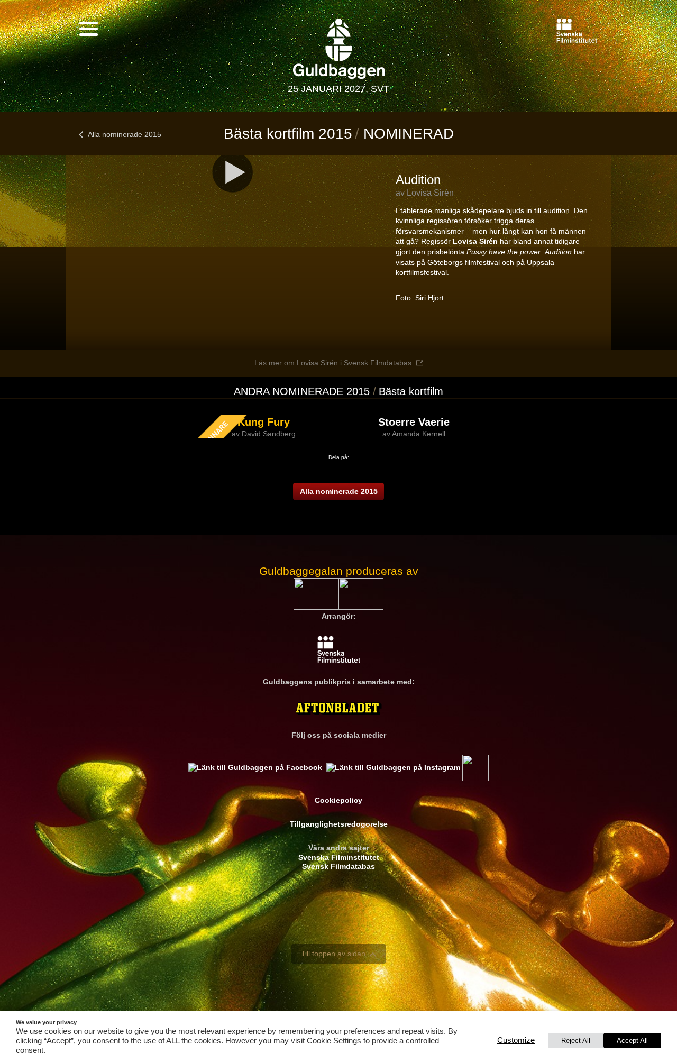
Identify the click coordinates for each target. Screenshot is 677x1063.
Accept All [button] (632, 1040)
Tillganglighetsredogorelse (339, 824)
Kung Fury (263, 422)
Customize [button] (516, 1040)
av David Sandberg (264, 433)
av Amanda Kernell (413, 433)
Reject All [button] (575, 1040)
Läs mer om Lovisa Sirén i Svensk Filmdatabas (332, 363)
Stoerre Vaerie (414, 422)
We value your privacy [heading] (46, 1022)
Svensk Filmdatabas (338, 866)
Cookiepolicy (338, 800)
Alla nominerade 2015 (124, 134)
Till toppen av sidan (333, 953)
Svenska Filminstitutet (338, 857)
